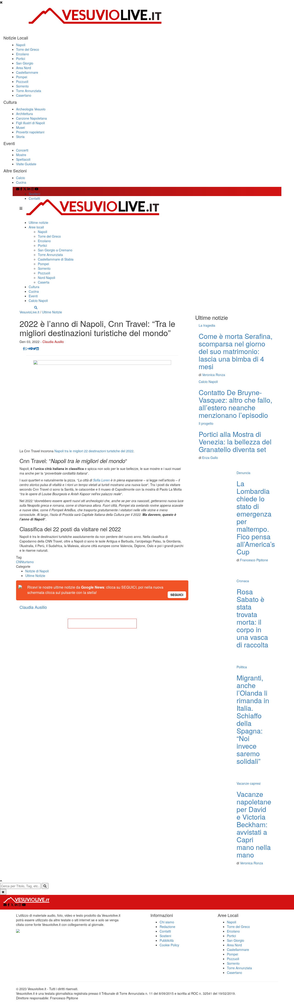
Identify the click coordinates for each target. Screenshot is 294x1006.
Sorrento (22, 86)
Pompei (21, 77)
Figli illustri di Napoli (30, 123)
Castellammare (27, 72)
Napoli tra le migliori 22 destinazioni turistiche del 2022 (93, 451)
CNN (19, 561)
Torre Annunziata (28, 90)
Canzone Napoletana (31, 118)
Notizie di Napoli (37, 571)
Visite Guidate (26, 164)
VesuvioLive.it (29, 312)
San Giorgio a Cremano (55, 250)
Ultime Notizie (52, 312)
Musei (20, 127)
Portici (20, 58)
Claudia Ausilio (53, 341)
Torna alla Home (102, 623)
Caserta (43, 282)
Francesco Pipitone (254, 560)
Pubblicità (167, 940)
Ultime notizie (38, 222)
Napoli (20, 44)
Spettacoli (23, 159)
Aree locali (36, 227)
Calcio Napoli (38, 300)
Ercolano (22, 54)
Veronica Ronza (213, 374)
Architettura (24, 113)
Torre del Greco (27, 49)
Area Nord (23, 67)
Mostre (21, 154)
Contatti (34, 198)
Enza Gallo (210, 457)
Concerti (22, 150)
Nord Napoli (46, 277)
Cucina (21, 182)
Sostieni (34, 193)
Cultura (34, 286)
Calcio (20, 177)
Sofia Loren (101, 480)
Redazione (167, 926)
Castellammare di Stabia (56, 259)
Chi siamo (167, 922)
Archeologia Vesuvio (30, 109)
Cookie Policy (169, 945)
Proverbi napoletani (30, 132)
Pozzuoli (22, 81)
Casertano (23, 95)
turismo (28, 561)
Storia (20, 136)
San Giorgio (24, 63)
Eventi (33, 296)
